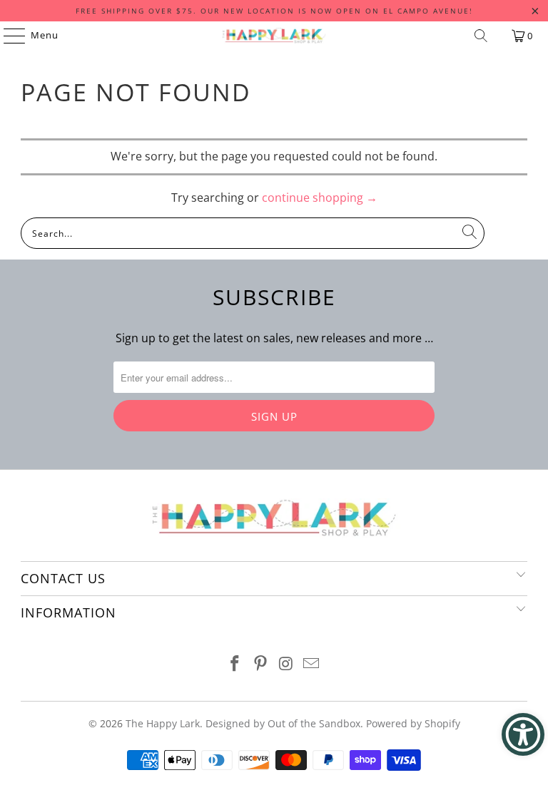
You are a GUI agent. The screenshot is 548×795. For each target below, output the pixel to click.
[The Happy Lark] (274, 35)
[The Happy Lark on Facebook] (235, 664)
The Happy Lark (163, 723)
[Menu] (7, 35)
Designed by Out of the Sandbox (283, 723)
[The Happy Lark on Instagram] (286, 664)
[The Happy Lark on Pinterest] (260, 664)
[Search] (480, 35)
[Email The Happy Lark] (312, 664)
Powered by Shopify (413, 723)
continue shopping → (319, 197)
